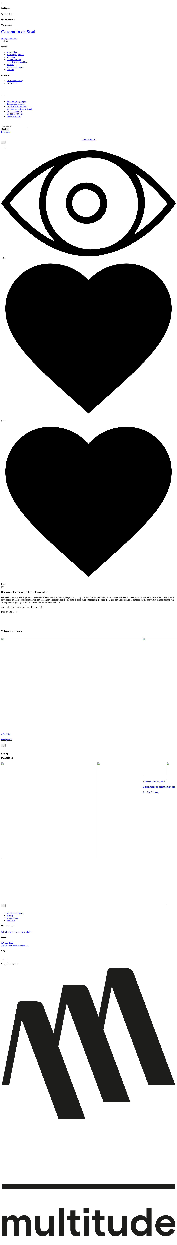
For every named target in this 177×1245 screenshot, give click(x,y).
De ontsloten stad (14, 111)
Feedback (11, 920)
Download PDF (88, 139)
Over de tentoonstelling (17, 62)
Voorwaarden (12, 918)
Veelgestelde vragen (15, 67)
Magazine (11, 57)
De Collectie (12, 83)
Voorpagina (12, 52)
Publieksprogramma (15, 54)
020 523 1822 (7, 943)
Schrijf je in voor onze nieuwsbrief (16, 932)
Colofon (10, 69)
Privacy (10, 915)
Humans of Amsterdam (17, 106)
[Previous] (2, 142)
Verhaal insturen (14, 59)
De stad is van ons (15, 114)
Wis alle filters (7, 14)
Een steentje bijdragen (16, 101)
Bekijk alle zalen (14, 116)
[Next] (4, 142)
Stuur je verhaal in (9, 38)
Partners (10, 64)
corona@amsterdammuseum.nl (14, 945)
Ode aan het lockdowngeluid (19, 109)
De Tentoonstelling (15, 80)
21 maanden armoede (16, 104)
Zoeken (5, 129)
